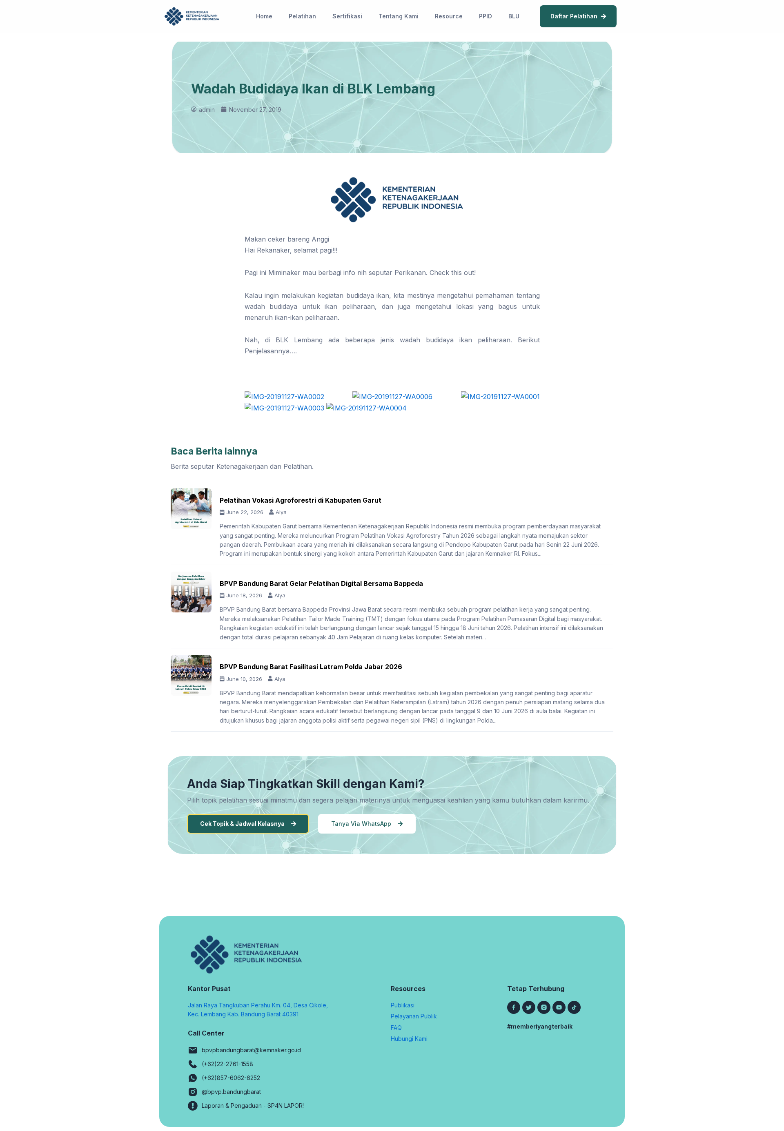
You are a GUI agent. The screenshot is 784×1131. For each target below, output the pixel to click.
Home (264, 16)
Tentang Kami (399, 16)
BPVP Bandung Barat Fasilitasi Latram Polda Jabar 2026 (311, 667)
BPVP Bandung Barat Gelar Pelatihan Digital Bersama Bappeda (321, 583)
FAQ (396, 1027)
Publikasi (402, 1005)
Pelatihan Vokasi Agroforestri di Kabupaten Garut (300, 500)
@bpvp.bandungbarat (231, 1091)
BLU (513, 16)
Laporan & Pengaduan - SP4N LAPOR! (253, 1105)
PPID (485, 16)
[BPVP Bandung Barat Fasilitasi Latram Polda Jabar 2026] (191, 675)
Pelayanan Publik (414, 1016)
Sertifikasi (347, 16)
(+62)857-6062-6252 (231, 1077)
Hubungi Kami (409, 1038)
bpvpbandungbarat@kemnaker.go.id (251, 1050)
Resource (449, 16)
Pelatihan (302, 16)
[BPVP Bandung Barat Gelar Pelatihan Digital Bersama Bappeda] (191, 592)
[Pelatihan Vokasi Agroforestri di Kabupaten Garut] (191, 508)
